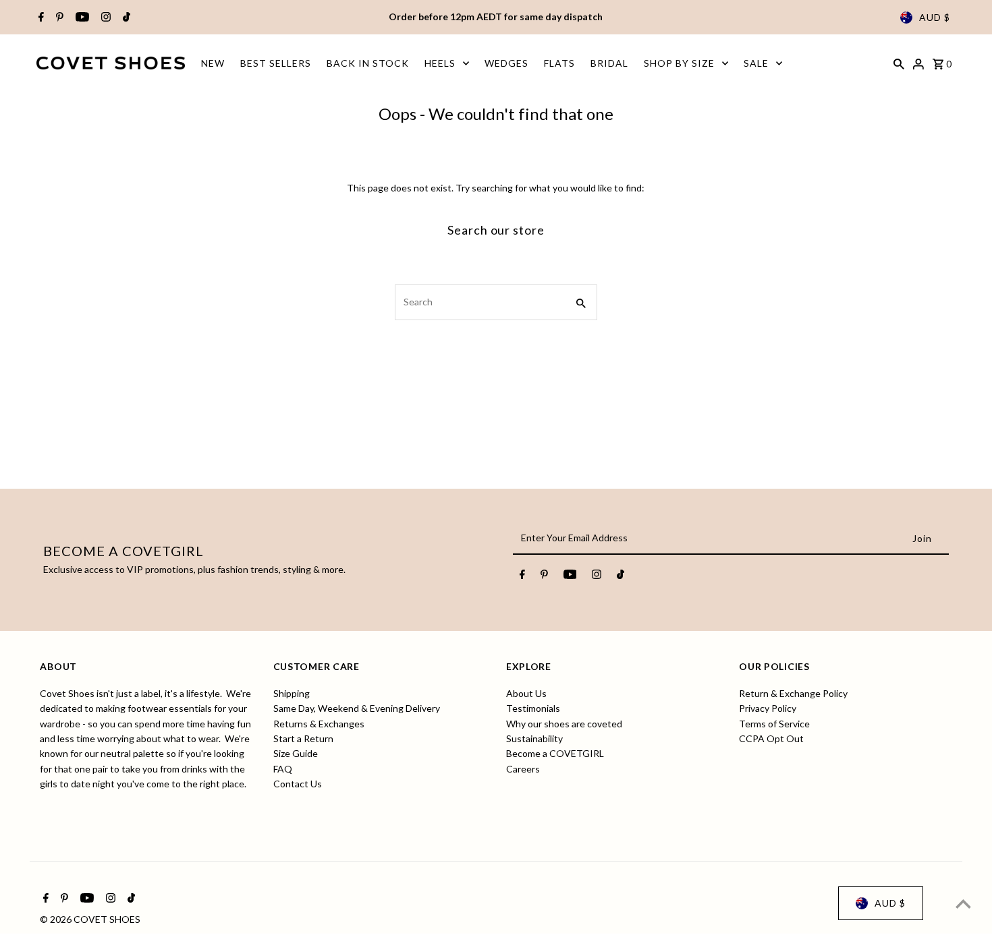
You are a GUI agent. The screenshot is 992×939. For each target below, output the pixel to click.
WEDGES (506, 63)
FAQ (282, 768)
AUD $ (934, 17)
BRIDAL (609, 63)
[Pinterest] (58, 17)
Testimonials (533, 708)
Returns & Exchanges (318, 723)
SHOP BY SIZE (679, 63)
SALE (756, 63)
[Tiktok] (124, 17)
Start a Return (303, 738)
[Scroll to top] (963, 903)
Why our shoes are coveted (564, 723)
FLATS (559, 63)
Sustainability (534, 738)
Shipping (291, 692)
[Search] (899, 62)
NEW (213, 63)
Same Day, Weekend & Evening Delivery (356, 708)
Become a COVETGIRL (555, 753)
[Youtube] (80, 17)
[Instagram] (104, 17)
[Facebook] (39, 17)
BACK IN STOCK (368, 63)
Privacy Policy (767, 708)
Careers (523, 768)
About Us (526, 692)
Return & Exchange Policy (793, 692)
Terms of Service (774, 723)
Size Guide (295, 753)
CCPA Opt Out (771, 738)
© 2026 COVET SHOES (90, 919)
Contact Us (297, 783)
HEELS (440, 63)
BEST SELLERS (275, 63)
